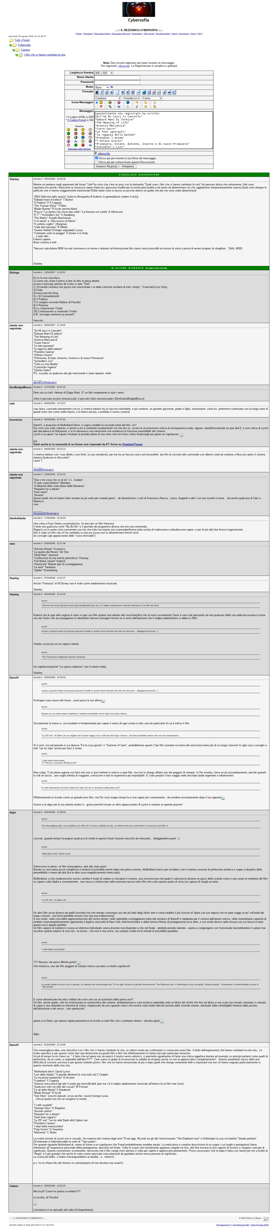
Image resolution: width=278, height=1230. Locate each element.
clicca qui (124, 65)
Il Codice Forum (77, 120)
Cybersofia (24, 44)
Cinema (25, 49)
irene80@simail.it (43, 469)
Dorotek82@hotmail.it (46, 513)
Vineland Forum (132, 444)
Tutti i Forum (22, 40)
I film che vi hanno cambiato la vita (44, 54)
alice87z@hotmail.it (45, 382)
